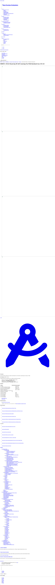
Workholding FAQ (6, 540)
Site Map (5, 42)
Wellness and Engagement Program (8, 34)
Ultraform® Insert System (10, 458)
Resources (3, 24)
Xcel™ (6, 480)
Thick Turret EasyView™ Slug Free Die (12, 464)
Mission (5, 10)
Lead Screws (6, 531)
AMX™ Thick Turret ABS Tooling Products (12, 461)
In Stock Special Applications (9, 489)
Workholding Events (6, 30)
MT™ (6, 476)
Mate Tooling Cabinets (6, 541)
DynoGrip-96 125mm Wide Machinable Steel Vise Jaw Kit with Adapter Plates (12, 440)
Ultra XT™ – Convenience (10, 452)
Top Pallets (6, 534)
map (17, 562)
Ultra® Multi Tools (9, 456)
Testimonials (5, 14)
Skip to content (2, 0)
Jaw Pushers (6, 530)
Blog (4, 40)
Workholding (5, 19)
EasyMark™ (6, 483)
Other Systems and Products (8, 460)
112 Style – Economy (8, 474)
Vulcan (6, 475)
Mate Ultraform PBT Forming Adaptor (8, 495)
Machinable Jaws (7, 532)
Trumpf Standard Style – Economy (9, 468)
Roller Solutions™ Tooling (10, 459)
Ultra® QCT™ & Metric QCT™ (11, 451)
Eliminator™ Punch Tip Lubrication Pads (9, 544)
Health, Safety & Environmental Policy (8, 13)
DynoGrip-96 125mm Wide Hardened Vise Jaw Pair (8, 426)
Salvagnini (5, 490)
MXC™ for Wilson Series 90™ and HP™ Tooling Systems (14, 462)
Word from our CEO (6, 9)
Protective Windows (7, 503)
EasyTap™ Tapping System (8, 484)
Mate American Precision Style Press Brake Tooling (10, 492)
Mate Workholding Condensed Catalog (21, 403)
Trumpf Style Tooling (6, 466)
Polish (3, 582)
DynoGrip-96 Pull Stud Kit (5, 429)
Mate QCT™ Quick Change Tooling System (6, 556)
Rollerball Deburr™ (7, 487)
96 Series (6, 512)
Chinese (3, 578)
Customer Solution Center (7, 27)
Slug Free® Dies (9, 465)
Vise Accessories (6, 526)
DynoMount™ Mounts (6, 516)
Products (3, 16)
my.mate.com (5, 41)
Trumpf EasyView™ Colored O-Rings (10, 471)
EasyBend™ (6, 482)
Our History (5, 11)
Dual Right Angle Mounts (8, 519)
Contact (3, 48)
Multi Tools (6, 455)
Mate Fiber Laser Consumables (7, 501)
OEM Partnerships (6, 12)
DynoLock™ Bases (6, 513)
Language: (2, 573)
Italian (3, 581)
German (3, 580)
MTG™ (6, 478)
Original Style (7, 453)
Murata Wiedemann (6, 472)
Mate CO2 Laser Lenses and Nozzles (8, 499)
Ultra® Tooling (7, 450)
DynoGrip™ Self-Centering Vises (8, 510)
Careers (3, 33)
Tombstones (6, 524)
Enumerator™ (7, 485)
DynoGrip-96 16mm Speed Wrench (6, 445)
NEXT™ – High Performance (9, 467)
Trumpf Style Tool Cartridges (9, 470)
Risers (6, 517)
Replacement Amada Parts (7, 542)
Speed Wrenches (7, 533)
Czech (3, 579)
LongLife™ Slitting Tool (8, 469)
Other (6, 539)
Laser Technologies (6, 18)
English (3, 577)
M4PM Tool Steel (6, 491)
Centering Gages (7, 537)
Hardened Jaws (7, 529)
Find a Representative (4, 53)
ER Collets (6, 528)
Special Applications (6, 496)
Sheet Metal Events (6, 29)
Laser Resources (6, 507)
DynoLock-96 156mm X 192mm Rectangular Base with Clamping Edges (11, 419)
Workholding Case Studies (7, 22)
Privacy (4, 43)
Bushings (6, 536)
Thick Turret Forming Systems (9, 457)
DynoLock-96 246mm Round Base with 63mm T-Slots (9, 408)
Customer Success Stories (5, 21)
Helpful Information (6, 497)
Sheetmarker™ (7, 488)
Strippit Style (6, 479)
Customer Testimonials (3, 547)
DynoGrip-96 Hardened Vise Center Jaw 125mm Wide (9, 437)
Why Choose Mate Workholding (8, 509)
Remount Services (7, 506)
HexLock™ (6, 486)
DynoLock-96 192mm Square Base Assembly (8, 413)
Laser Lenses (6, 502)
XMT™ (6, 477)
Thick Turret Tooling (6, 449)
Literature (3, 31)
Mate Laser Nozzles (7, 500)
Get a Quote (3, 36)
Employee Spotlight (6, 35)
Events (3, 28)
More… (3, 38)
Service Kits (6, 538)
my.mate (3, 57)
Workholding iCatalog (5, 55)
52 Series (6, 511)
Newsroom (5, 39)
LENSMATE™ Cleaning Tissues (9, 505)
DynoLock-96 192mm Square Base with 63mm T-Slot (9, 416)
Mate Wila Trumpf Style (7, 494)
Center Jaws (6, 527)
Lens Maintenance (6, 504)
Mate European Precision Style (7, 493)
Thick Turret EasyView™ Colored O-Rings (12, 463)
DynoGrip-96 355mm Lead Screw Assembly (7, 434)
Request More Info (4, 398)
